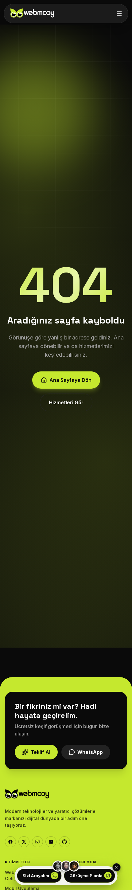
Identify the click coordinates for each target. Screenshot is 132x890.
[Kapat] (116, 867)
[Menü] (119, 13)
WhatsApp (90, 752)
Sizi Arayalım (35, 875)
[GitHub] (64, 841)
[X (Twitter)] (23, 841)
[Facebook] (10, 841)
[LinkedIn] (50, 841)
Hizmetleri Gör (66, 402)
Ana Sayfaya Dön (70, 380)
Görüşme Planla (86, 875)
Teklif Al (40, 752)
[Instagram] (37, 841)
